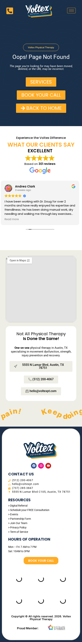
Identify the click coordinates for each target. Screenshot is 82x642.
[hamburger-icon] (71, 10)
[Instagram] (41, 466)
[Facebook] (34, 466)
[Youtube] (48, 466)
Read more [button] (12, 219)
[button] (41, 47)
